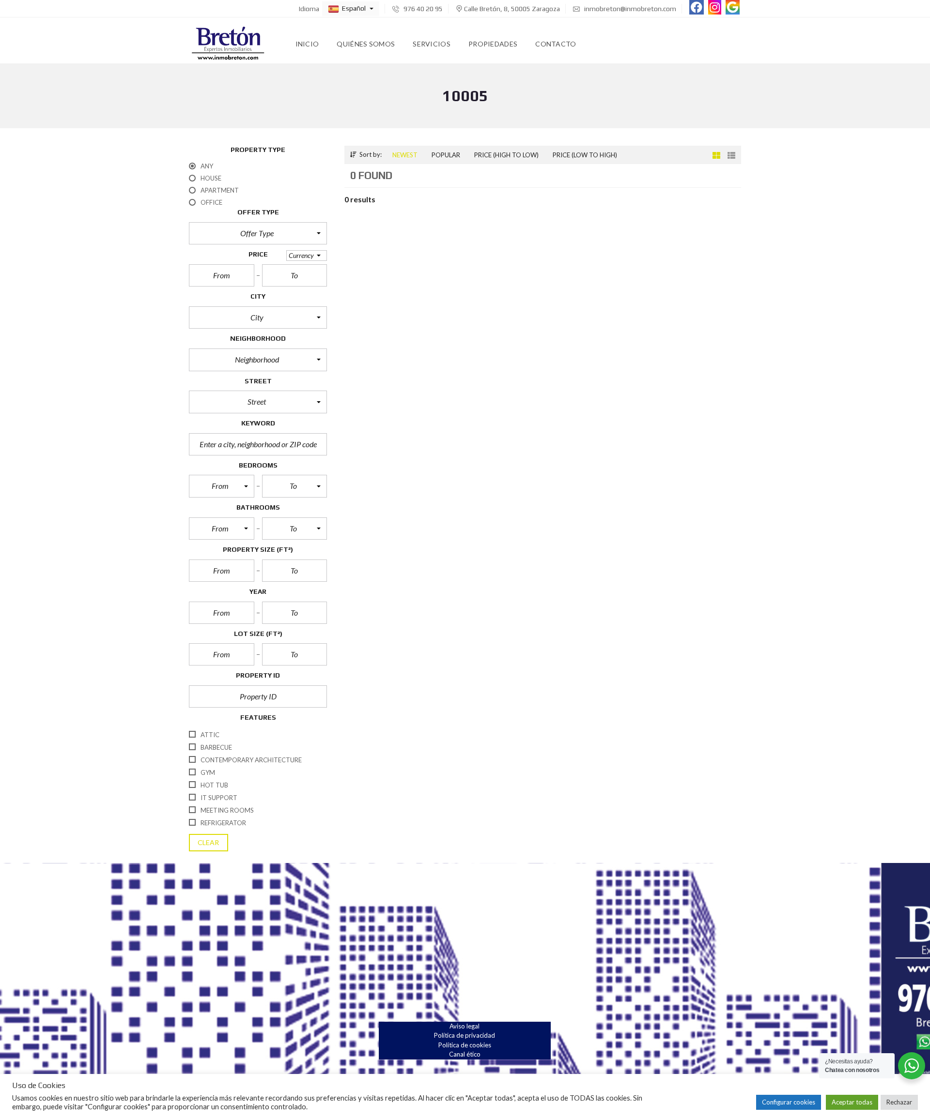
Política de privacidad (464, 1035)
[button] (350, 8)
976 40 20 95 (422, 9)
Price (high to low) (506, 155)
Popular (446, 155)
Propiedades (492, 44)
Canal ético (464, 1054)
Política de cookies (464, 1045)
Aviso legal (465, 1026)
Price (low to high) (585, 155)
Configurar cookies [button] (788, 1102)
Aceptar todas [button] (852, 1102)
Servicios (431, 44)
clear (208, 842)
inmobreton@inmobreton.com (629, 9)
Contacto (555, 44)
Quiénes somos (366, 44)
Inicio (307, 44)
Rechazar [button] (899, 1102)
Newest (405, 155)
